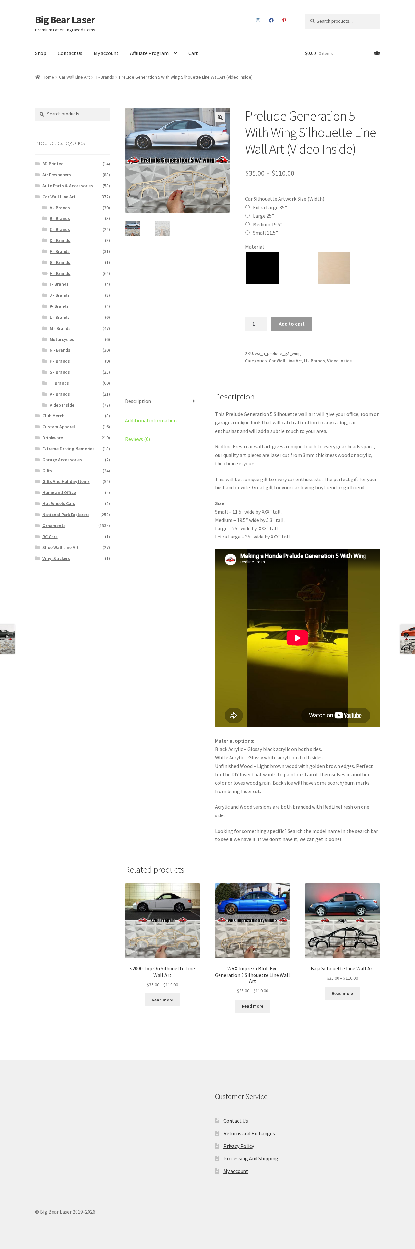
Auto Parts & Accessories (67, 186)
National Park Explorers (65, 514)
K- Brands (59, 306)
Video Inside (339, 361)
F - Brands (60, 251)
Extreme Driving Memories (68, 449)
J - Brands (60, 295)
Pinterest (284, 20)
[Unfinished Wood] (334, 268)
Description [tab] (138, 401)
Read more (162, 1000)
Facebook (271, 20)
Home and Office (59, 492)
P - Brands (60, 361)
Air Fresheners (56, 175)
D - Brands (60, 240)
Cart (193, 53)
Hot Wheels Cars (58, 503)
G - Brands (60, 262)
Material (254, 246)
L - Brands (60, 317)
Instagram (258, 20)
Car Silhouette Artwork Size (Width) (284, 198)
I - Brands (59, 284)
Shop (40, 53)
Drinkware (52, 438)
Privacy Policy (238, 1146)
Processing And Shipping (250, 1158)
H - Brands (104, 77)
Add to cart (292, 323)
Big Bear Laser (65, 19)
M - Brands (60, 328)
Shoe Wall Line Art (60, 547)
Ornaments (53, 525)
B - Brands (60, 218)
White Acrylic (298, 268)
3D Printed (53, 164)
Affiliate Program (149, 53)
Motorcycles (62, 339)
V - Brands (60, 394)
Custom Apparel (58, 427)
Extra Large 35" (270, 207)
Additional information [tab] (151, 420)
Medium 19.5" (267, 224)
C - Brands (60, 229)
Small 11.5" (265, 232)
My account (106, 53)
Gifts (47, 471)
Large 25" (263, 216)
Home (48, 77)
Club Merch (53, 416)
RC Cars (50, 536)
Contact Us (70, 53)
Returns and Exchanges (249, 1133)
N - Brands (60, 350)
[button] (220, 117)
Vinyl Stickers (56, 558)
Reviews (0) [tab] (137, 439)
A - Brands (60, 208)
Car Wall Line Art (74, 77)
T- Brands (59, 383)
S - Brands (60, 372)
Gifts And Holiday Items (66, 481)
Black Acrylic (262, 268)
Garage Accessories (62, 460)
